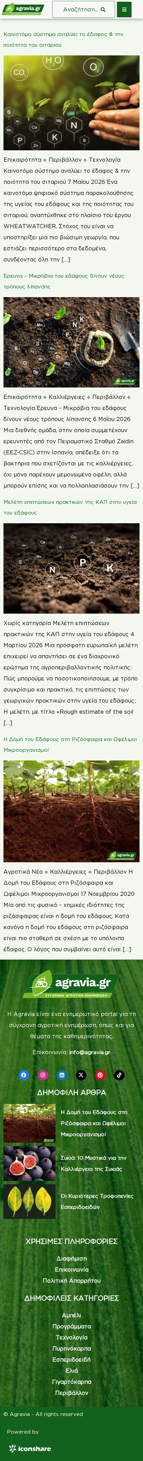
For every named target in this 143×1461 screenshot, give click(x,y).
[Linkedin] (62, 1075)
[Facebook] (24, 1075)
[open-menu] (124, 9)
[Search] (103, 9)
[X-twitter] (81, 1075)
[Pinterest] (100, 1075)
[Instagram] (43, 1075)
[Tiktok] (119, 1075)
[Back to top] (127, 1445)
